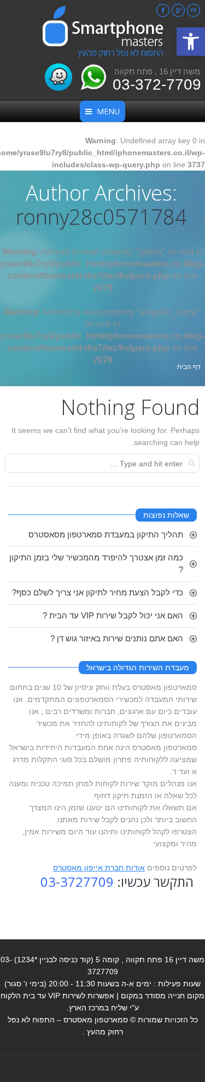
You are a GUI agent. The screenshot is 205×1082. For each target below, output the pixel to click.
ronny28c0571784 (101, 216)
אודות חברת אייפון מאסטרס (99, 867)
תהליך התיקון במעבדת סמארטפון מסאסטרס (105, 534)
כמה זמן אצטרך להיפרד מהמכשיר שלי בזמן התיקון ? (96, 563)
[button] (191, 41)
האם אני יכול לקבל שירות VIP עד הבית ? (113, 615)
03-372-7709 (157, 84)
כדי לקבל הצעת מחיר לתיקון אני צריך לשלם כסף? (97, 592)
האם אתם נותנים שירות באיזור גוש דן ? (116, 638)
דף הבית (189, 367)
